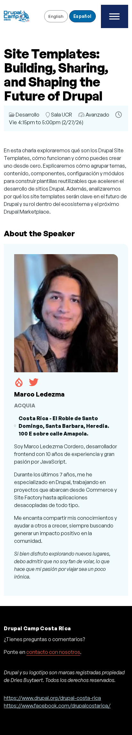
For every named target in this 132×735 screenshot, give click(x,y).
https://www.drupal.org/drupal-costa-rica (52, 698)
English (56, 16)
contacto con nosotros (53, 652)
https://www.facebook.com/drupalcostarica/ (57, 705)
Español (82, 16)
